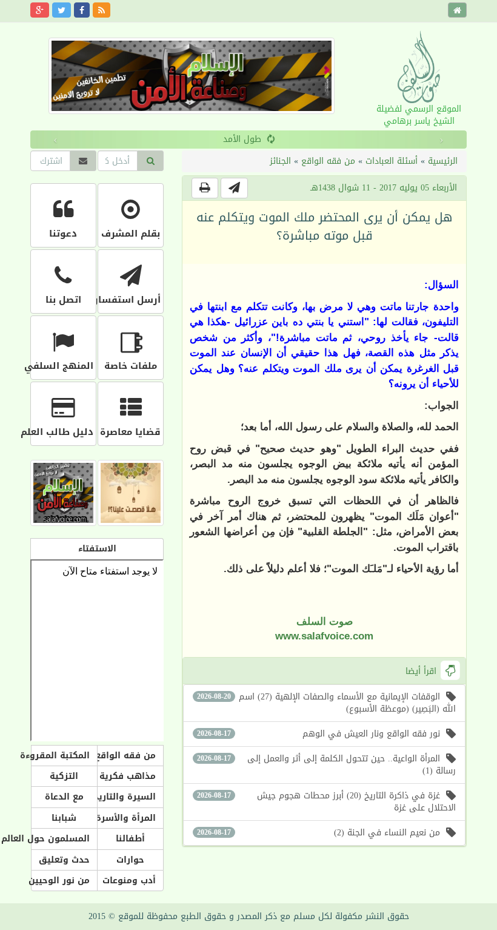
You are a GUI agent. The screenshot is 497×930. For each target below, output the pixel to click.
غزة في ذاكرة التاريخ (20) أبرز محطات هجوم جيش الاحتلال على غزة (326, 801)
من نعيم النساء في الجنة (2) (318, 832)
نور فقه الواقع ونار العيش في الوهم (318, 734)
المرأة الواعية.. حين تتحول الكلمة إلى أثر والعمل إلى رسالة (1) (326, 764)
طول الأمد (242, 139)
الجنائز (280, 161)
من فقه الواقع (328, 161)
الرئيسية (443, 161)
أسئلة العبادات (391, 161)
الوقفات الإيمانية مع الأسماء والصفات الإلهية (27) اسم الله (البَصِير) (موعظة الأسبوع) (326, 703)
